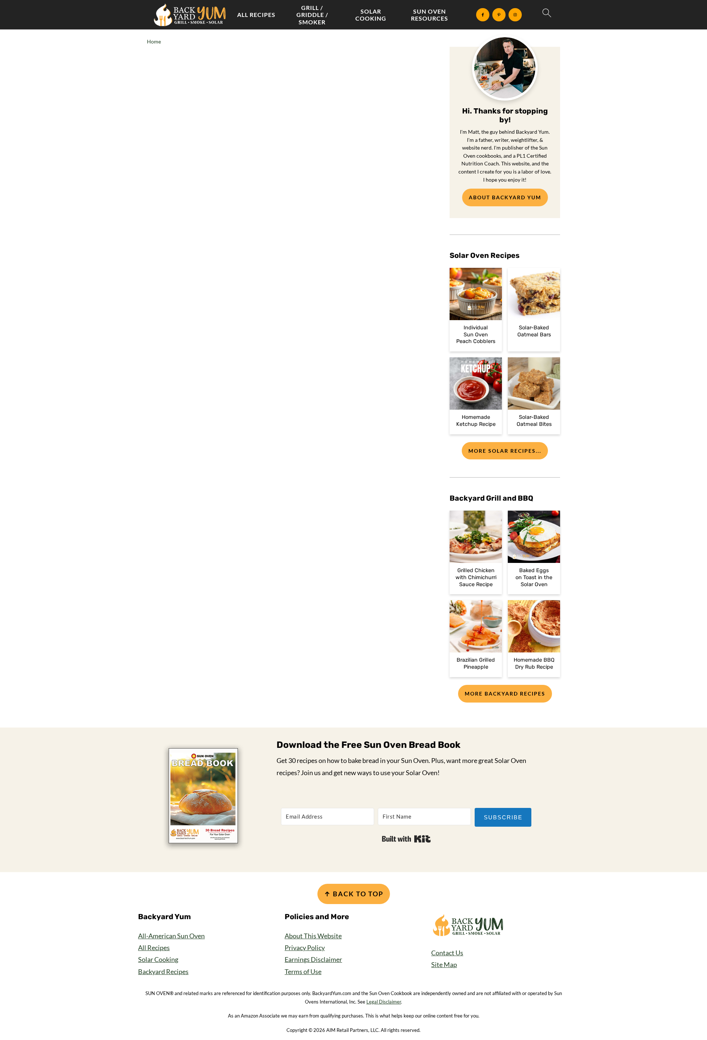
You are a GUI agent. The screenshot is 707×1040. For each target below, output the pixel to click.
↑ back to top (353, 894)
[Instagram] (515, 14)
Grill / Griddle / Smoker (312, 14)
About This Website (313, 936)
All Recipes (256, 14)
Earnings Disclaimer (313, 959)
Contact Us (447, 953)
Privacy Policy (305, 947)
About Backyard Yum (505, 197)
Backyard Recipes (163, 971)
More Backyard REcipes (505, 693)
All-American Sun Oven (171, 936)
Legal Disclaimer (383, 1002)
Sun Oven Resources (429, 15)
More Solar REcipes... (504, 451)
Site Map (444, 964)
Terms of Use (303, 971)
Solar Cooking (370, 15)
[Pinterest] (499, 14)
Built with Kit (406, 838)
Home (154, 41)
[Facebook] (482, 14)
